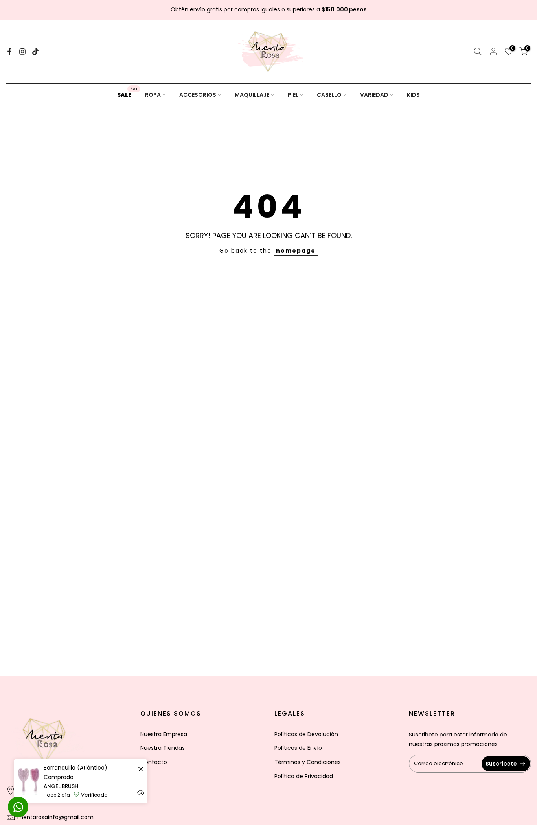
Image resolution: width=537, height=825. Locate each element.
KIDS (413, 95)
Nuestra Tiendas (162, 748)
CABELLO (329, 95)
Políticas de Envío (298, 748)
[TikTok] (35, 51)
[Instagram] (22, 51)
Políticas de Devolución (306, 734)
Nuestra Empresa (163, 734)
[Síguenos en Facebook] (9, 51)
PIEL (293, 95)
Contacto (153, 762)
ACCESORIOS (197, 95)
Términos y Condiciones (307, 762)
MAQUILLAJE (252, 95)
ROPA (153, 95)
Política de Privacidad (303, 776)
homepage (296, 251)
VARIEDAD (374, 95)
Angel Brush (61, 786)
